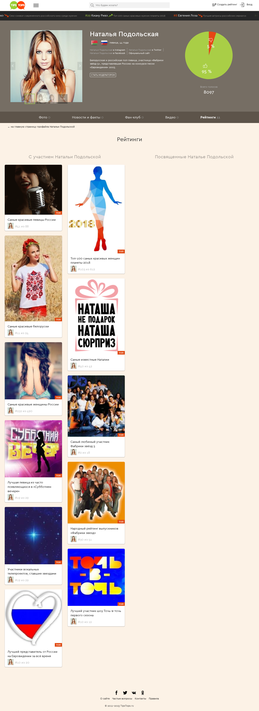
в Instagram (107, 49)
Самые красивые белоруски (28, 326)
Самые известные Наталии (90, 359)
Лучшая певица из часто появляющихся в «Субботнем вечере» (29, 486)
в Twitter (145, 49)
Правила (154, 698)
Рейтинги (210, 117)
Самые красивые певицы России (32, 219)
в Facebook (107, 53)
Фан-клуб (134, 117)
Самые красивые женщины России (33, 404)
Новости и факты (88, 117)
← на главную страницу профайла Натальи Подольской (41, 126)
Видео (172, 117)
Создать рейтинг (227, 4)
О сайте (105, 698)
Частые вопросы (122, 698)
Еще (62, 98)
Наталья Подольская (124, 33)
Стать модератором (103, 74)
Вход (249, 4)
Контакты (140, 698)
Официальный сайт (139, 53)
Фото (44, 117)
